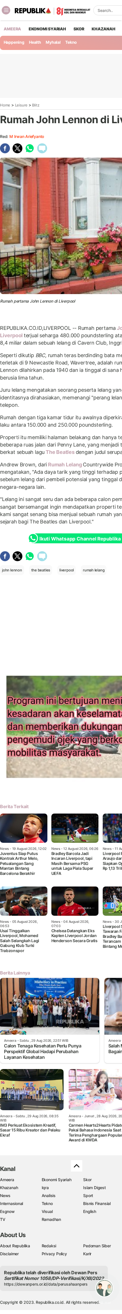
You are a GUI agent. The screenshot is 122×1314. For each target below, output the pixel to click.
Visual (47, 1211)
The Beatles (60, 452)
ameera (12, 28)
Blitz (35, 105)
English (89, 1211)
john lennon (12, 570)
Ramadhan (51, 1219)
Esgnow (7, 1211)
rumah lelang (93, 570)
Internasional (11, 1203)
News (5, 1195)
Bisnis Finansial (97, 1203)
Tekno (71, 42)
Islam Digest (94, 1187)
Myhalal (53, 42)
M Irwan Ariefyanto (26, 136)
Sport (88, 1195)
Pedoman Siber (97, 1245)
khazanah (103, 28)
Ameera (7, 1179)
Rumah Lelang (65, 465)
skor (78, 28)
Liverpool (12, 335)
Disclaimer (9, 1253)
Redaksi (49, 1245)
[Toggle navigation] (6, 10)
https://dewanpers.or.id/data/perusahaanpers (46, 1284)
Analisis (49, 1195)
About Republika (15, 1245)
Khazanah (9, 1187)
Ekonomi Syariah (47, 28)
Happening (14, 42)
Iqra (45, 1187)
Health (35, 42)
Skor (87, 1179)
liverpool (66, 570)
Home (5, 105)
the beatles (41, 570)
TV (2, 1219)
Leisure (21, 105)
